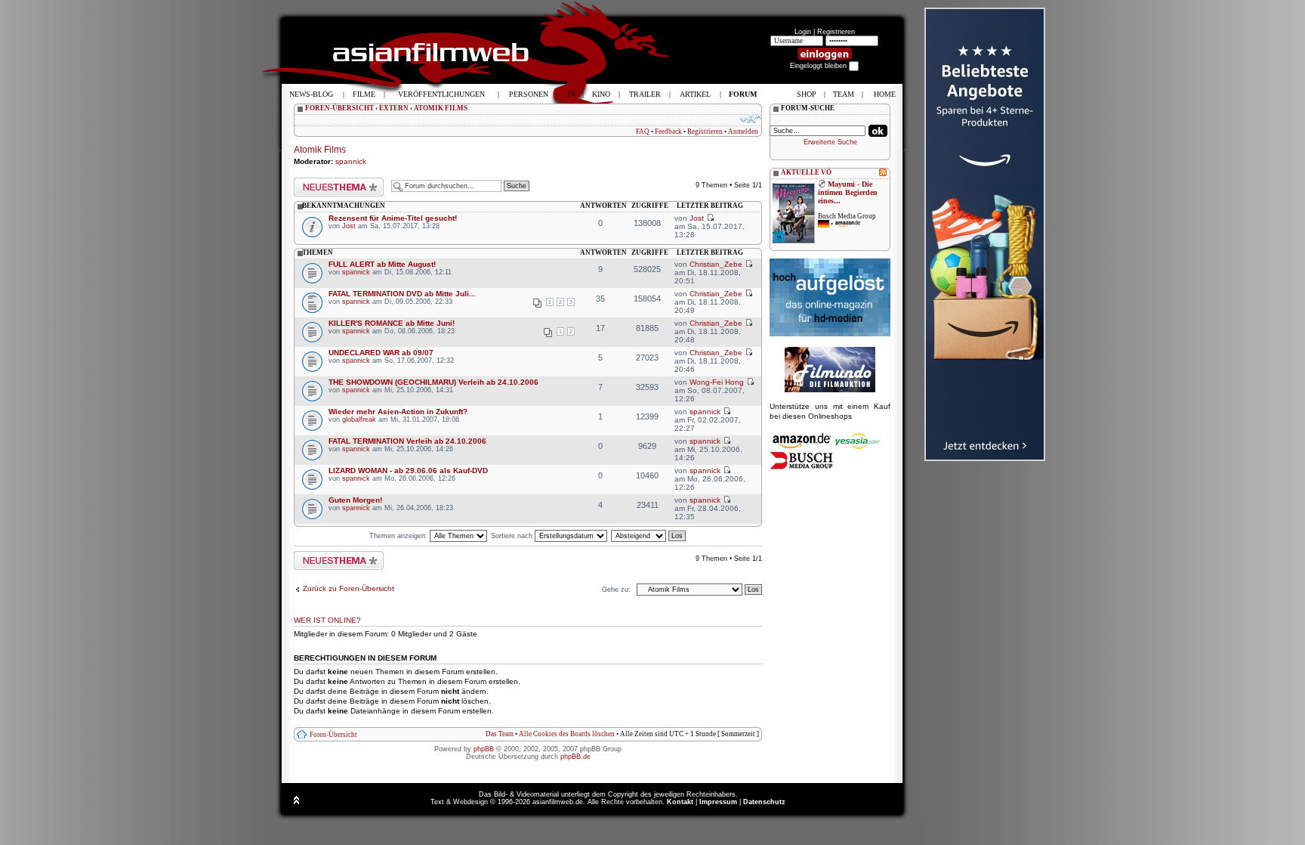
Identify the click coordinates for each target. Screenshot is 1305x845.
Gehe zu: (616, 589)
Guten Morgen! (355, 500)
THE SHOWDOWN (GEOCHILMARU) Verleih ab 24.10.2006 (433, 382)
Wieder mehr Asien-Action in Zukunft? (398, 411)
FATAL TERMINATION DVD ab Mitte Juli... (402, 293)
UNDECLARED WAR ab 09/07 (381, 352)
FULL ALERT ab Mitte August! (382, 264)
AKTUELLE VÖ (806, 172)
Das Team (500, 734)
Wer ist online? (327, 620)
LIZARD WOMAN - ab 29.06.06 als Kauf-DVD (408, 470)
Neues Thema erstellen (330, 181)
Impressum (718, 802)
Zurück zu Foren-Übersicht (348, 588)
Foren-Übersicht (333, 734)
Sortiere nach (513, 536)
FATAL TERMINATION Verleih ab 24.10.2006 (407, 441)
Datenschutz (764, 802)
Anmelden (743, 131)
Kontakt (680, 802)
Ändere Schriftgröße (751, 118)
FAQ (642, 131)
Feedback (668, 131)
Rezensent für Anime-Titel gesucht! (393, 218)
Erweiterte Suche (830, 142)
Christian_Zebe (716, 264)
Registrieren (836, 32)
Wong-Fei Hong (717, 382)
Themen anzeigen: (399, 536)
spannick (350, 161)
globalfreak (359, 419)
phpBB (484, 749)
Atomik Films (320, 149)
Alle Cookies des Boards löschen (567, 734)
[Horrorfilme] (830, 390)
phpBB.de (575, 756)
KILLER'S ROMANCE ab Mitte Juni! (392, 323)
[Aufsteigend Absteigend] (649, 536)
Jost (349, 226)
